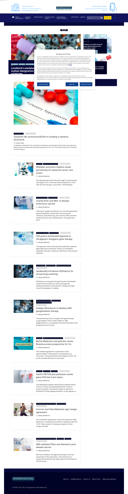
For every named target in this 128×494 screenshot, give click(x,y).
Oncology (39, 164)
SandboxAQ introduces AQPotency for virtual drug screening (54, 272)
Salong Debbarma (44, 176)
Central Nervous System (43, 300)
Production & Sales (50, 17)
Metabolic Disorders (42, 233)
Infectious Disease (42, 197)
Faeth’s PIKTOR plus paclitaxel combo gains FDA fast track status (54, 376)
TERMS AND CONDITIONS (109, 479)
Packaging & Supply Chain (61, 17)
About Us (66, 479)
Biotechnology (53, 197)
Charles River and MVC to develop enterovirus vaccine (52, 202)
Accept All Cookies (86, 84)
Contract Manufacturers (44, 302)
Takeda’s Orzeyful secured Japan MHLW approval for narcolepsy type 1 (92, 46)
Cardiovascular (18, 133)
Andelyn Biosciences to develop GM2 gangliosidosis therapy (54, 309)
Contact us (86, 479)
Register (107, 18)
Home (13, 17)
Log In (114, 18)
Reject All (72, 84)
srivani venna (20, 143)
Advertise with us (76, 479)
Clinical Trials (28, 17)
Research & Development (50, 164)
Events (82, 17)
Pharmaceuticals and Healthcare (53, 338)
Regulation (38, 17)
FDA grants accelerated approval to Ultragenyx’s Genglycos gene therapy (54, 237)
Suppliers (74, 17)
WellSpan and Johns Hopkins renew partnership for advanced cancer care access (54, 169)
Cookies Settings (43, 84)
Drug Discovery (18, 17)
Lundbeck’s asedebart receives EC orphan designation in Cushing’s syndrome (30, 71)
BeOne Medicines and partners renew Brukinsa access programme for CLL (54, 343)
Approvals (22, 64)
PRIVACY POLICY (96, 479)
